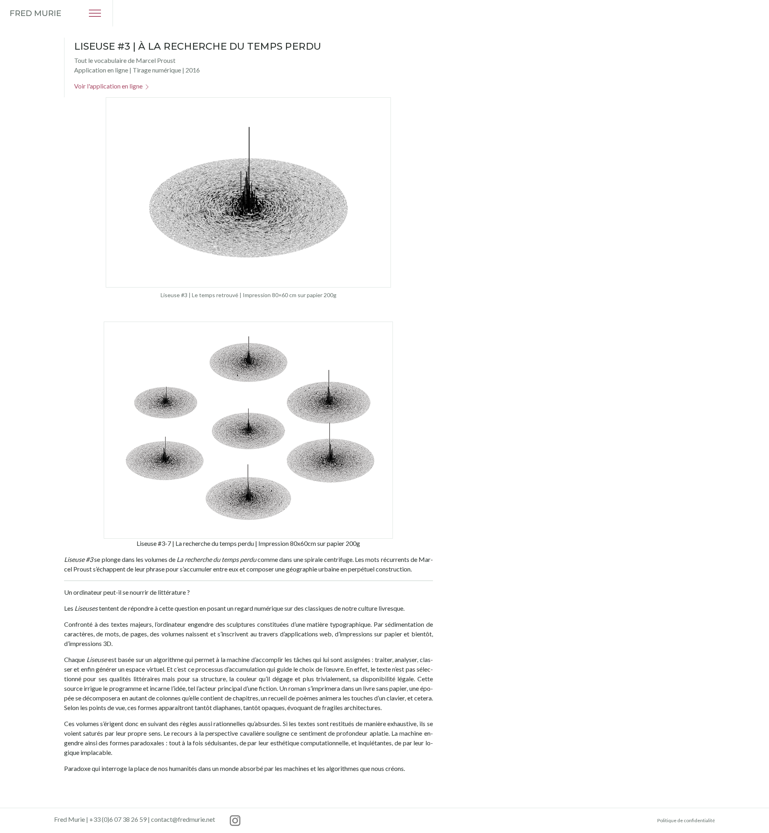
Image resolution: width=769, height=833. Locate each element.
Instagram (235, 821)
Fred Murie (35, 13)
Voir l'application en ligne (109, 86)
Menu (95, 13)
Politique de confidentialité (686, 820)
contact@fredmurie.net (183, 819)
